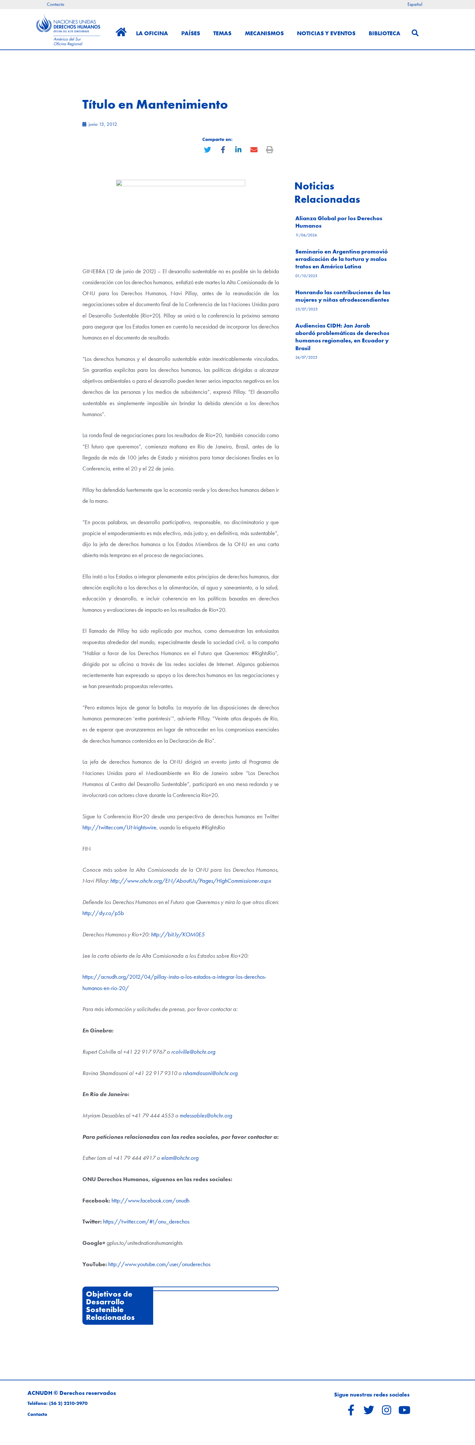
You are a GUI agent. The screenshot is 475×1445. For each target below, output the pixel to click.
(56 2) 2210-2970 (68, 1403)
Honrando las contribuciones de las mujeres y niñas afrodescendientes (342, 295)
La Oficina (152, 33)
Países (190, 33)
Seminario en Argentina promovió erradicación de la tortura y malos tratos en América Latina (341, 259)
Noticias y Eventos (326, 33)
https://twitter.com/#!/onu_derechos (146, 1221)
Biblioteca (384, 33)
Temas (222, 33)
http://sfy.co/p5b (103, 913)
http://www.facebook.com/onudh (150, 1200)
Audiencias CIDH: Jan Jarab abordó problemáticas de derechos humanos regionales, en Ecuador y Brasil (342, 337)
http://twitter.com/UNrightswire (119, 827)
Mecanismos (264, 33)
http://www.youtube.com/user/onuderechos (159, 1264)
